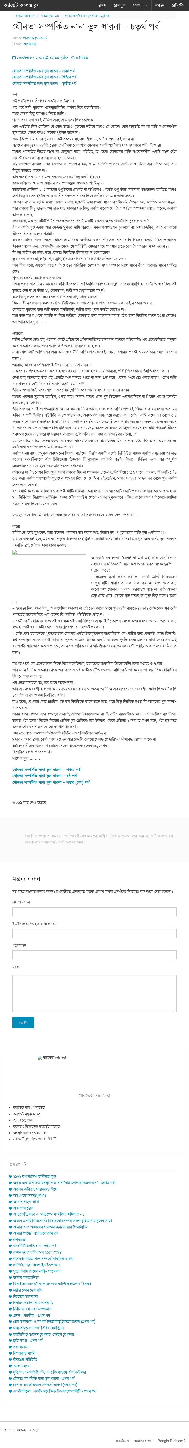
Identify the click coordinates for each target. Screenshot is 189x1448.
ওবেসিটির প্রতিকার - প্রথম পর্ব (34, 1246)
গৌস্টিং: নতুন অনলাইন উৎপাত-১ (36, 1265)
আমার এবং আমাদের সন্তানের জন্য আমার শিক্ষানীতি (50, 1227)
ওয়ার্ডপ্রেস (122, 1440)
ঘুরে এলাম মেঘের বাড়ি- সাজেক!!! (37, 1271)
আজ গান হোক (23, 1208)
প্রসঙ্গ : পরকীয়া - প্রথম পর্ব (31, 1315)
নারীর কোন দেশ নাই (27, 1290)
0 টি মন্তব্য (81, 58)
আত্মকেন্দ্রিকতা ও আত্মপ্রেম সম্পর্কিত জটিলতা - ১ (48, 1214)
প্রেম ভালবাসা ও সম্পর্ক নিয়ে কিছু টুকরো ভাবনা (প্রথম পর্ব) (54, 1321)
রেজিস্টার (178, 5)
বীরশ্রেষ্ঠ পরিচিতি (25, 1359)
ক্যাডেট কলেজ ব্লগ (22, 5)
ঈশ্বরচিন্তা (19, 1240)
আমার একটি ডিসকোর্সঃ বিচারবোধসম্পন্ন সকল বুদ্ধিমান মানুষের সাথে (62, 1221)
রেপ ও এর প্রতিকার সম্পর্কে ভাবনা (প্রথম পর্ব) (45, 1385)
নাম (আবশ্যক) (21, 902)
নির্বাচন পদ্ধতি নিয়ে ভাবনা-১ (33, 1303)
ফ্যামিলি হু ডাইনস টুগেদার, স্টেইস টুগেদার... (44, 1334)
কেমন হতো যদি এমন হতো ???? (37, 1252)
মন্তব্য (15, 967)
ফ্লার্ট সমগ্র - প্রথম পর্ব (28, 1340)
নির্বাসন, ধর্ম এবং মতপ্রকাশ (32, 1309)
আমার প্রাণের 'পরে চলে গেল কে (35, 1233)
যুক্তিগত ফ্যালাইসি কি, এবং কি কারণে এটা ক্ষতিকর (49, 1372)
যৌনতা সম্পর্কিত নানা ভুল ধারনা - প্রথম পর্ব (44, 1378)
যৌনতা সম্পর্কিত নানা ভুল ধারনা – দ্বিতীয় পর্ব (44, 77)
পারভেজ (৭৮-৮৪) (50, 16)
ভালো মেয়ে (21, 1366)
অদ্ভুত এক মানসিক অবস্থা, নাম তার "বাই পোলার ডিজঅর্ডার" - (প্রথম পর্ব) (64, 1183)
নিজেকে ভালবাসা (25, 1296)
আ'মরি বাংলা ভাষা (26, 1202)
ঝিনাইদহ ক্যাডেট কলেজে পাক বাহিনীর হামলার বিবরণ (52, 1284)
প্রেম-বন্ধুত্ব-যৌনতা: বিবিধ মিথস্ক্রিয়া (38, 1328)
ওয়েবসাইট (19, 945)
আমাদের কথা (143, 1440)
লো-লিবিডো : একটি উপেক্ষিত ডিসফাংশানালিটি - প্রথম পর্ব (54, 1391)
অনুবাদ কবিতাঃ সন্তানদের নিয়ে (35, 1189)
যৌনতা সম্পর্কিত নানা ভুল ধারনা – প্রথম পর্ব (43, 71)
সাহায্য (138, 5)
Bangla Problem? (171, 1440)
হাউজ (102, 5)
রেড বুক (119, 5)
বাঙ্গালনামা (20, 1347)
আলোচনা (30, 44)
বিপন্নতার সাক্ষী (24, 1353)
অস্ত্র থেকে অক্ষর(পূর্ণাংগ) (29, 1195)
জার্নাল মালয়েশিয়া (26, 1277)
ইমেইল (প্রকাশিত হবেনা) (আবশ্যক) (34, 924)
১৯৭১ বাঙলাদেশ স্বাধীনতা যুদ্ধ (34, 1176)
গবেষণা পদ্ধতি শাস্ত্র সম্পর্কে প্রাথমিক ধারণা (43, 1259)
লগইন (159, 5)
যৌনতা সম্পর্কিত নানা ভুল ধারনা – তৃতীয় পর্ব (44, 83)
